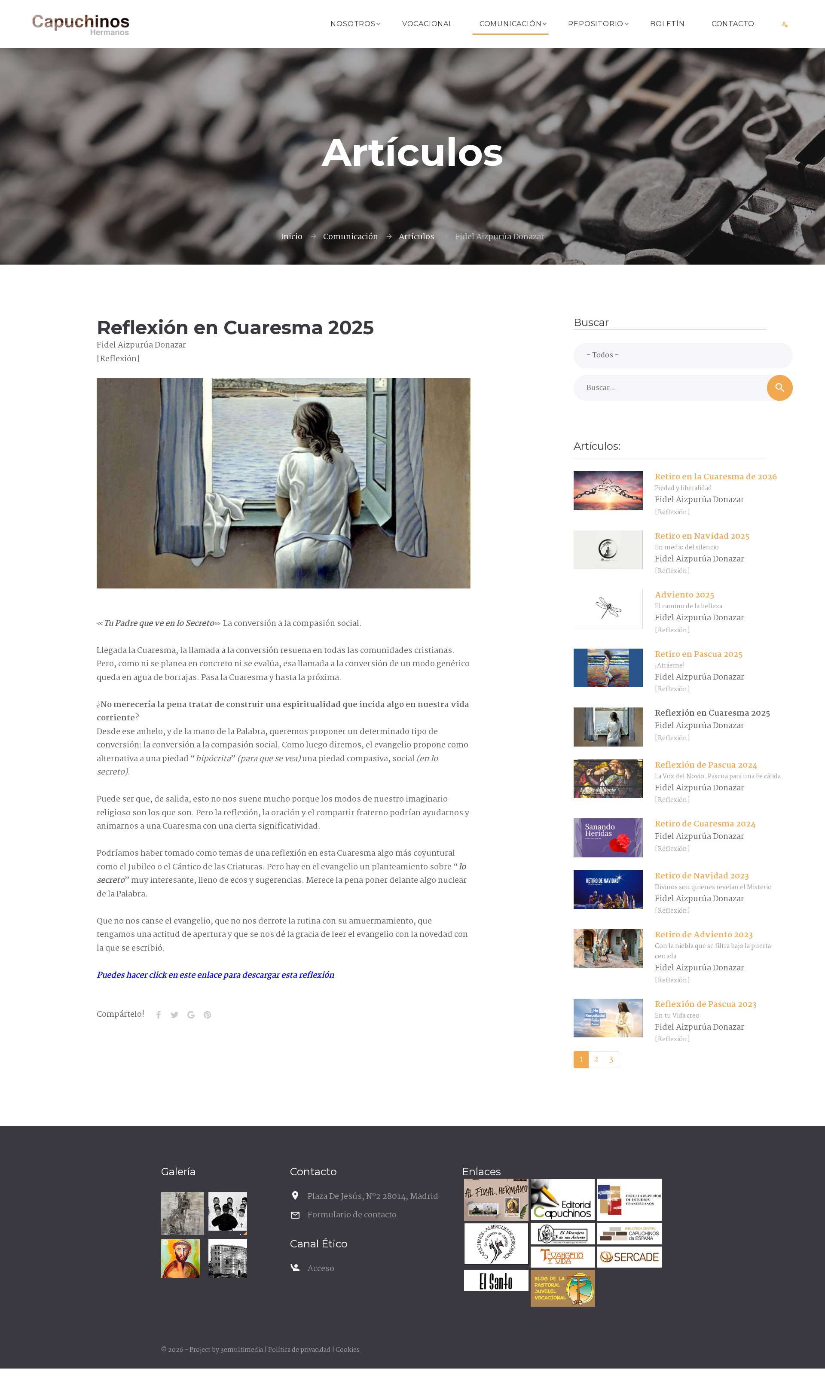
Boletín (667, 24)
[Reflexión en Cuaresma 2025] (608, 727)
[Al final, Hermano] (495, 1201)
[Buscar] (780, 388)
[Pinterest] (207, 1015)
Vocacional (427, 24)
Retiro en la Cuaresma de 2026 (716, 477)
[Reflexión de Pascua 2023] (608, 1018)
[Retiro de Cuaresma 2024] (608, 838)
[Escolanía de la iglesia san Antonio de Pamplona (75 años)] (227, 1211)
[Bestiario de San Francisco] (182, 1213)
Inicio (291, 237)
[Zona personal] (784, 24)
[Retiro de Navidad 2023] (608, 889)
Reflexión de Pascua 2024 (706, 765)
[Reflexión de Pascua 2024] (608, 778)
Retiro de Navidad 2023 (702, 876)
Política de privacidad (299, 1350)
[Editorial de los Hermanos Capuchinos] (562, 1201)
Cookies (348, 1350)
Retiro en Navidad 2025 (702, 536)
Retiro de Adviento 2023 (704, 935)
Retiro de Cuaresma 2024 (705, 824)
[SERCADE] (628, 1258)
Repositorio (595, 24)
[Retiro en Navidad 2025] (608, 549)
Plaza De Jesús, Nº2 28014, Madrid (373, 1196)
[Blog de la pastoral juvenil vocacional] (562, 1289)
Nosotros (352, 24)
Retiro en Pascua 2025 (698, 654)
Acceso (321, 1268)
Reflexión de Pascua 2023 (706, 1004)
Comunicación (511, 24)
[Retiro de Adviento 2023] (608, 948)
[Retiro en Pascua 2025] (608, 668)
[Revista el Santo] (495, 1281)
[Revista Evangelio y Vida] (562, 1258)
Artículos (416, 237)
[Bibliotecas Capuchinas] (628, 1235)
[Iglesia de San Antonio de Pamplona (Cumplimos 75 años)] (227, 1258)
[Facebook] (158, 1015)
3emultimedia (241, 1350)
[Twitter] (174, 1015)
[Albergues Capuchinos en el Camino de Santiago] (495, 1245)
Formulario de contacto (352, 1215)
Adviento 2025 (684, 595)
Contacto (733, 24)
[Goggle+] (190, 1015)
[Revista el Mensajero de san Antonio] (562, 1235)
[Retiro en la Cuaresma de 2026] (608, 491)
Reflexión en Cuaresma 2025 (712, 713)
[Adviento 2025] (608, 609)
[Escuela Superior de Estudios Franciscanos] (628, 1201)
